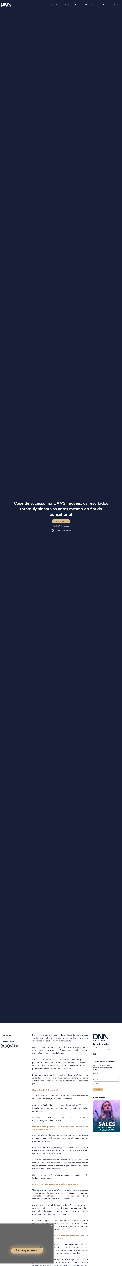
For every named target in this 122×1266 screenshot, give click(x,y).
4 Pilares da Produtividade (59, 1198)
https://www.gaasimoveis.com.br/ (46, 1120)
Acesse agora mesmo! (27, 1250)
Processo (36, 1035)
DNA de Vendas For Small (67, 1078)
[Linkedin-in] (94, 1054)
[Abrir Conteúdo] (111, 5)
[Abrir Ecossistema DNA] (90, 5)
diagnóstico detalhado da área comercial (53, 1196)
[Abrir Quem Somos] (62, 5)
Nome (95, 1073)
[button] (3, 1046)
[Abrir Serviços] (73, 5)
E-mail (95, 1080)
